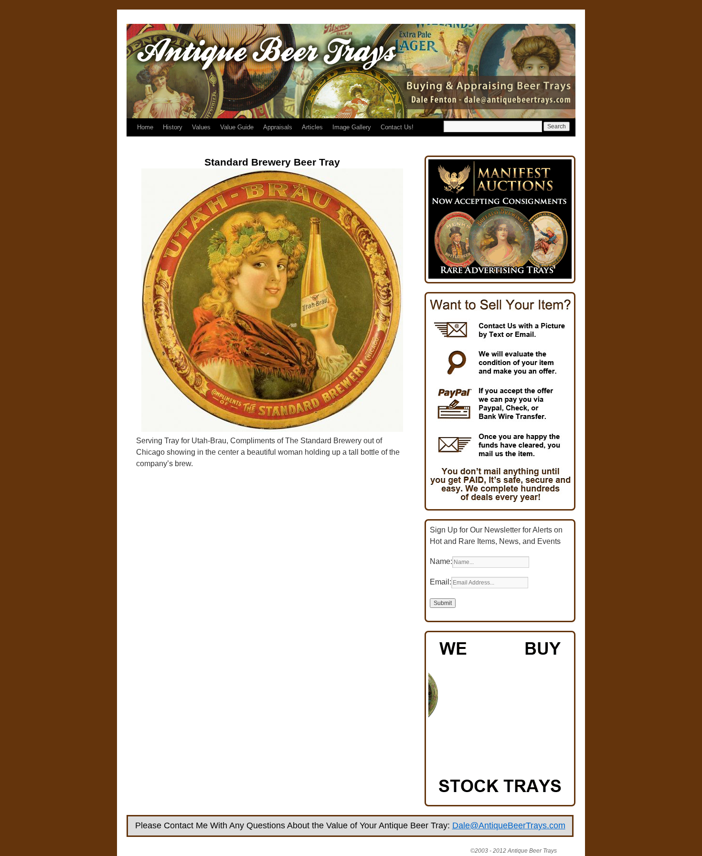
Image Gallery (351, 127)
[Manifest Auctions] (500, 276)
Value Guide (237, 127)
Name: (441, 561)
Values (201, 127)
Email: (440, 582)
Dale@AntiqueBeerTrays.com (508, 825)
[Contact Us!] (500, 503)
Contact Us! (397, 127)
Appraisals (277, 127)
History (172, 127)
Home (145, 127)
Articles (312, 127)
